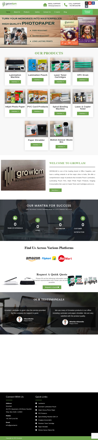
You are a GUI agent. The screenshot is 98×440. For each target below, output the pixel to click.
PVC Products (42, 413)
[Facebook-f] (93, 3)
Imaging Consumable (45, 420)
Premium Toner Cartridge (46, 423)
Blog (65, 12)
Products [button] (26, 12)
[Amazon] (86, 6)
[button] (1, 31)
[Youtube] (89, 3)
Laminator (41, 403)
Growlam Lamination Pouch (47, 407)
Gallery (37, 12)
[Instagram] (86, 3)
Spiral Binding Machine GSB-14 (48, 417)
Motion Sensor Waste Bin (46, 430)
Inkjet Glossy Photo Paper (46, 410)
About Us (17, 12)
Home (8, 12)
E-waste (57, 12)
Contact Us (47, 12)
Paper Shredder (43, 427)
